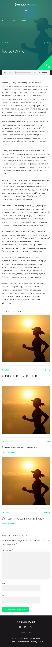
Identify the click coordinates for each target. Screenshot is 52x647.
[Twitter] (25, 627)
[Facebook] (20, 627)
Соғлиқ (6, 42)
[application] (26, 72)
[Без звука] (40, 73)
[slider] (45, 72)
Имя (4, 583)
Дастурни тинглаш (9, 381)
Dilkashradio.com (32, 638)
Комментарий (7, 550)
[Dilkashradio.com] (26, 3)
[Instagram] (30, 627)
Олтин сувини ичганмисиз (19, 447)
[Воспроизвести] (4, 72)
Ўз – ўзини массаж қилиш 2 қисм (23, 518)
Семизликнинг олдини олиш (20, 376)
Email (4, 595)
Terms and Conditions (19, 642)
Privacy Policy (37, 642)
